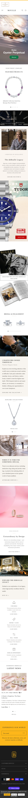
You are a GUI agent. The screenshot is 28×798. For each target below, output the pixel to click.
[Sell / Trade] (14, 634)
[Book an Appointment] (14, 649)
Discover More (13, 551)
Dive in (4, 595)
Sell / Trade (14, 637)
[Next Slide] (25, 41)
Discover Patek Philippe (9, 123)
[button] (15, 711)
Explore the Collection (11, 392)
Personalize (21, 794)
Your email (6, 733)
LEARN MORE (13, 614)
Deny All (14, 794)
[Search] (22, 10)
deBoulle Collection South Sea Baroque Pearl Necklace (11, 102)
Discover (14, 57)
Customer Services (7, 763)
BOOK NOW (14, 659)
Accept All (7, 794)
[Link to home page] (14, 755)
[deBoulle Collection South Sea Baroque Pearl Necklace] (14, 87)
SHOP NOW (21, 237)
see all (14, 714)
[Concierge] (14, 602)
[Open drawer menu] (2, 10)
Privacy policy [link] (14, 796)
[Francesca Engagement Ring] (7, 323)
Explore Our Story (13, 176)
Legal (3, 768)
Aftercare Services (9, 480)
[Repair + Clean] (14, 619)
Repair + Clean (14, 622)
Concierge (14, 606)
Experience (5, 773)
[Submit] (24, 733)
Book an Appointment (14, 652)
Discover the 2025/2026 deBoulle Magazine (14, 277)
